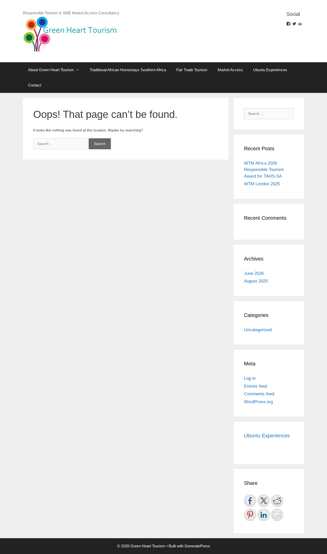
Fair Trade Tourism (191, 70)
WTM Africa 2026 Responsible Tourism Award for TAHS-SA (264, 170)
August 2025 (256, 281)
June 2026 (254, 273)
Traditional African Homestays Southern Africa (128, 70)
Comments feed (259, 393)
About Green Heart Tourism (51, 70)
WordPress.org (258, 401)
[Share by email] (277, 515)
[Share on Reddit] (277, 501)
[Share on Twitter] (264, 501)
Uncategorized (258, 329)
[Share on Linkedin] (264, 515)
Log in (249, 378)
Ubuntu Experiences (270, 70)
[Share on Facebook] (250, 501)
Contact (34, 85)
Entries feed (255, 386)
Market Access (230, 70)
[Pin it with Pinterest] (250, 515)
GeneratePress (197, 546)
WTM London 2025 (262, 183)
